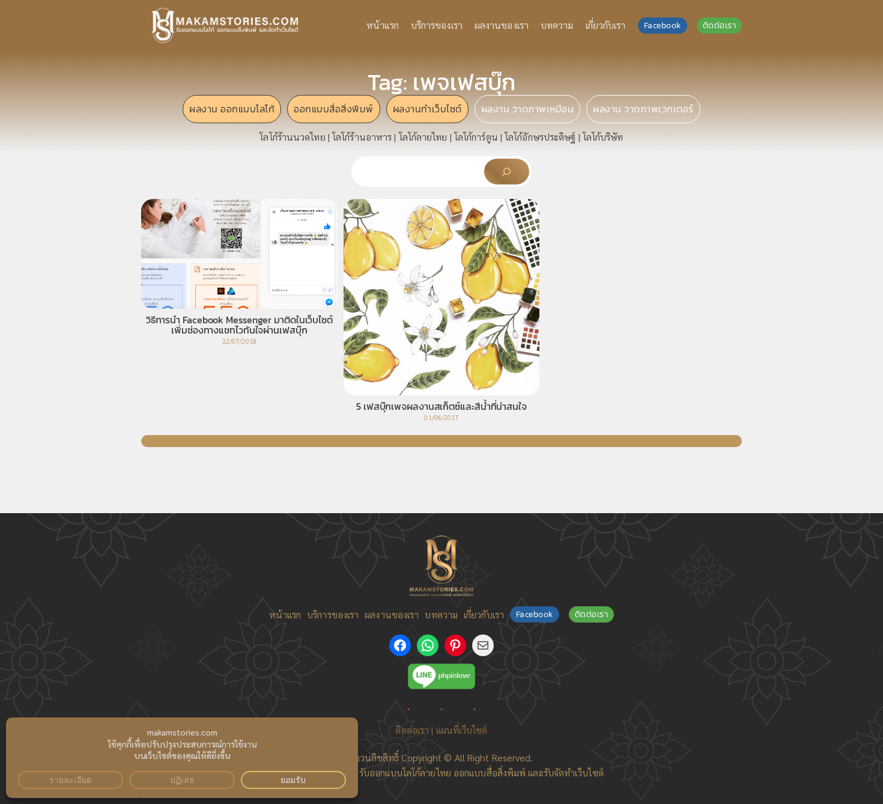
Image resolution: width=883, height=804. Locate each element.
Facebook (662, 25)
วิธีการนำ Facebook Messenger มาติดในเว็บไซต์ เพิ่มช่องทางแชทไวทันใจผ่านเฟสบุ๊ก (239, 326)
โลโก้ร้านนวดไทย (292, 136)
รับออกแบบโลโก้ (389, 772)
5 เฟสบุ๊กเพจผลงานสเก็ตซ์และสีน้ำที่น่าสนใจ (441, 406)
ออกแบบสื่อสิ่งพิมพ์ (334, 109)
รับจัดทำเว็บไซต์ (574, 772)
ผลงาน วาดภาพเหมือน (527, 109)
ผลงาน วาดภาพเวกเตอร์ (643, 109)
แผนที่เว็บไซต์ (462, 729)
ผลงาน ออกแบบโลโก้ (232, 109)
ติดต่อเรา (719, 25)
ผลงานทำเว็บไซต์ (427, 109)
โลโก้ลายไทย (423, 136)
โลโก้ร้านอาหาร (362, 136)
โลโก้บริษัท (603, 136)
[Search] (506, 171)
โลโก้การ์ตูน (476, 136)
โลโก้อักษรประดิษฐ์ (540, 136)
